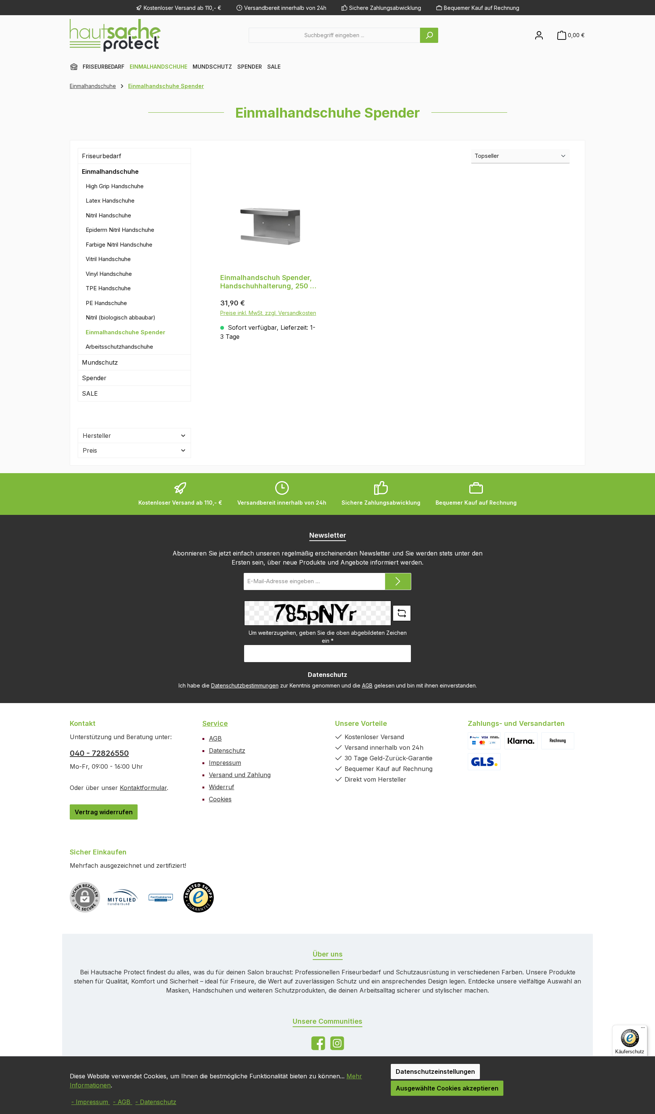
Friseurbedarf (101, 156)
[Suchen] (429, 35)
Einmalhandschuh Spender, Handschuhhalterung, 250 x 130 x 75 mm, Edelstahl (267, 282)
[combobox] (334, 35)
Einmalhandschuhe (110, 171)
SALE (90, 393)
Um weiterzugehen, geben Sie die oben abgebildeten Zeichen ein (328, 636)
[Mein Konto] (539, 35)
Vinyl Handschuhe (109, 273)
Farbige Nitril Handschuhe (119, 244)
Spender (94, 378)
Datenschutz (227, 750)
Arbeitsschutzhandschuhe (119, 346)
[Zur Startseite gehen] (115, 35)
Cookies (220, 799)
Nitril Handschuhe (108, 215)
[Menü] (642, 1029)
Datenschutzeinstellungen (435, 1071)
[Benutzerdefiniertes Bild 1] (484, 740)
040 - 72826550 (99, 753)
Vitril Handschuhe (108, 259)
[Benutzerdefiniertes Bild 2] (521, 740)
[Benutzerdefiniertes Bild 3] (557, 740)
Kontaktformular (143, 787)
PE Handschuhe (106, 303)
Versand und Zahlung (240, 775)
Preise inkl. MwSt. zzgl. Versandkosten (268, 313)
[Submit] (398, 581)
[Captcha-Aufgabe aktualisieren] (402, 613)
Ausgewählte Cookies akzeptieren (447, 1088)
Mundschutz (100, 362)
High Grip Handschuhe (115, 186)
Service (215, 723)
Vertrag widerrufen (104, 812)
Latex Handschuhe (110, 200)
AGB (367, 685)
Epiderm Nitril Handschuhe (120, 229)
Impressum (225, 762)
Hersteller (97, 435)
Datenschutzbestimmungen (245, 685)
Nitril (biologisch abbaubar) (120, 317)
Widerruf (221, 787)
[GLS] (484, 761)
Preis (90, 450)
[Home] (74, 66)
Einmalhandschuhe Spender (125, 332)
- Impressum (90, 1102)
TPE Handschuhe (108, 288)
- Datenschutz (155, 1102)
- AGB (122, 1102)
